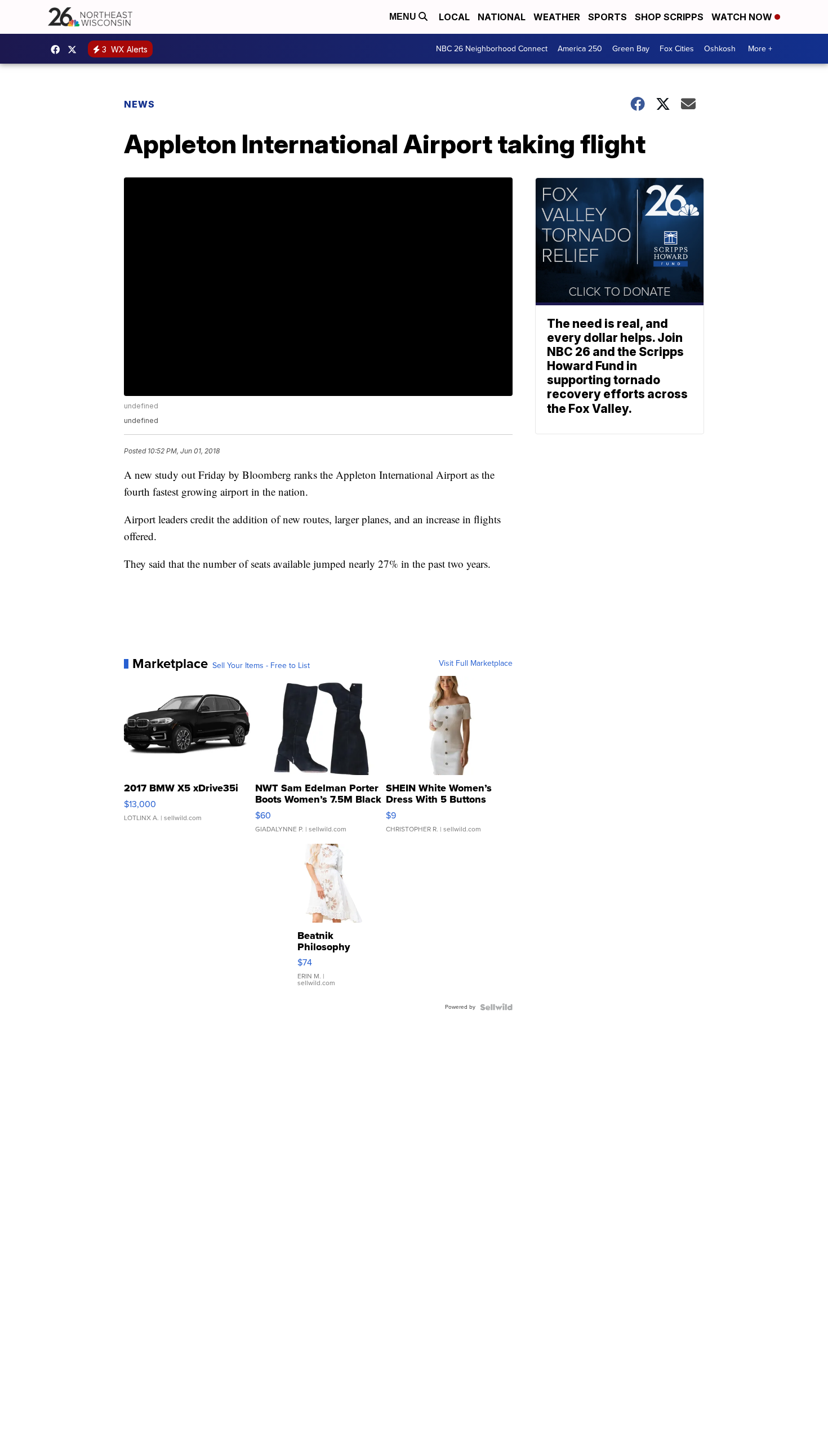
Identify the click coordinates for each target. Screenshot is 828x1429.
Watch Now (742, 17)
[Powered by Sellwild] (496, 1007)
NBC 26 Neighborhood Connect (491, 49)
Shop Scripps (669, 17)
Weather (556, 17)
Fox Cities (677, 49)
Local (454, 17)
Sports (607, 17)
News (139, 104)
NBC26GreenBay (58, 49)
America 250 (580, 49)
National (502, 17)
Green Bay (630, 49)
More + (760, 49)
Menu (404, 16)
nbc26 (75, 49)
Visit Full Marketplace (476, 663)
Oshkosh (720, 49)
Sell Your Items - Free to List (261, 666)
